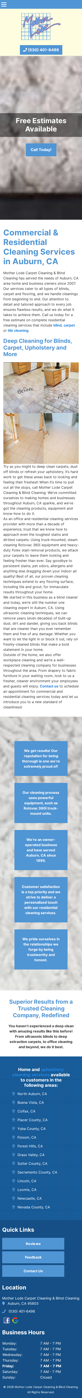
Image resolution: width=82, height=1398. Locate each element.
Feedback (33, 1257)
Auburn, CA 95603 (22, 1303)
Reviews (33, 1244)
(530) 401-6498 (43, 50)
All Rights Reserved (40, 1392)
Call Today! (41, 149)
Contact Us (33, 1271)
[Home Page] (41, 26)
